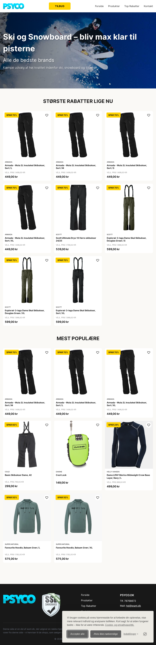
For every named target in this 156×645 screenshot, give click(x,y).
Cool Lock (61, 475)
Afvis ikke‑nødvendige (106, 634)
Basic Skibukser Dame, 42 (18, 475)
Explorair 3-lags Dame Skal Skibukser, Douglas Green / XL (24, 311)
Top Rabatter (131, 6)
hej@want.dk (133, 605)
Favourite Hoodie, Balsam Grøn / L (22, 547)
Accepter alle (77, 634)
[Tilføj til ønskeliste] (47, 115)
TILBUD (59, 6)
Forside (99, 6)
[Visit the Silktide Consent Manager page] (145, 634)
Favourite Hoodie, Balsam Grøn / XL (74, 547)
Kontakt (148, 6)
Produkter (114, 6)
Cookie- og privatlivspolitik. (119, 625)
